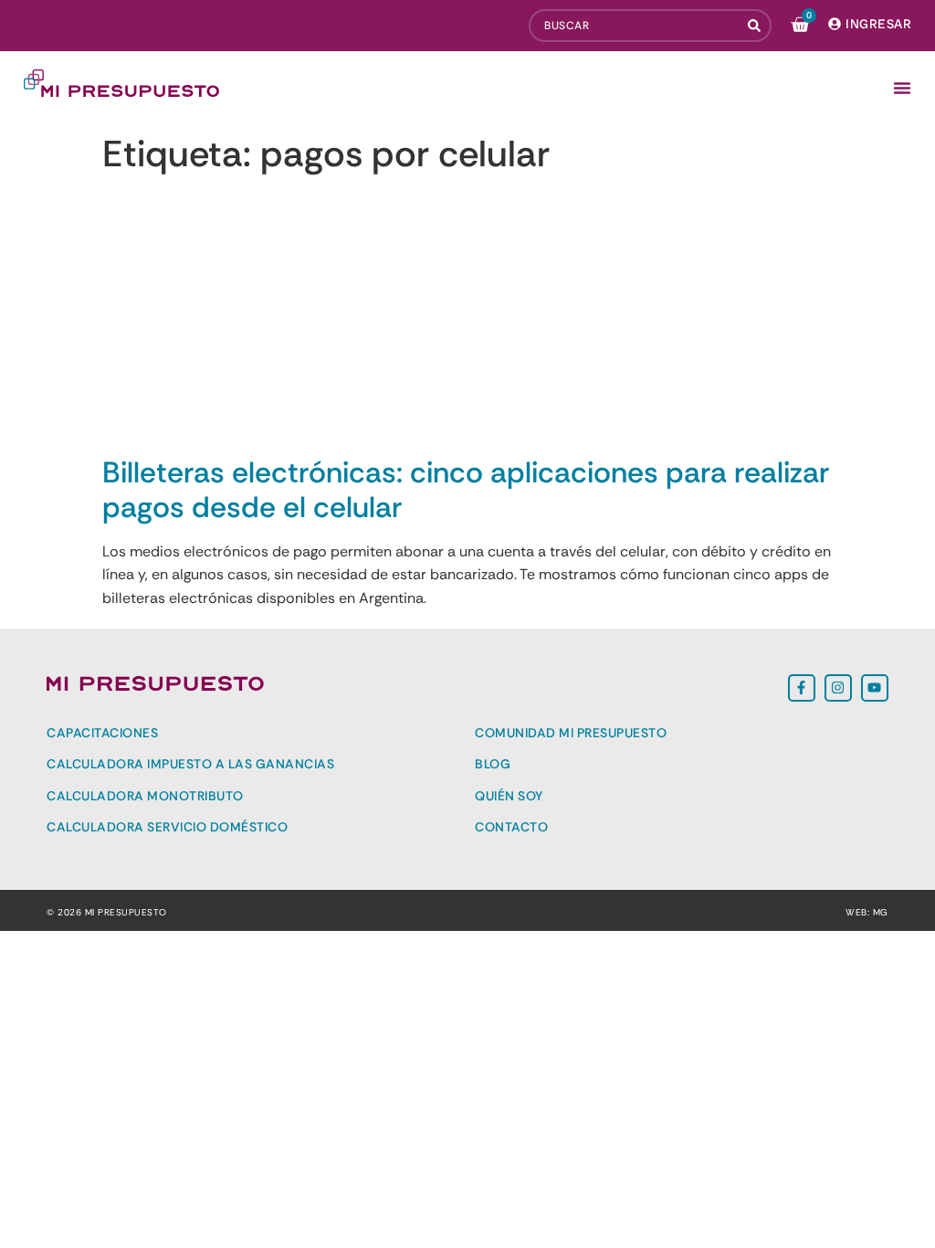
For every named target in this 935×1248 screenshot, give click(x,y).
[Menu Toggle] (902, 88)
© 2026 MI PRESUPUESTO (107, 912)
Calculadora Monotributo (145, 796)
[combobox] (635, 25)
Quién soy (509, 796)
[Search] (756, 25)
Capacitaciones (102, 732)
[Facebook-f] (801, 688)
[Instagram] (838, 688)
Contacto (511, 827)
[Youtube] (874, 688)
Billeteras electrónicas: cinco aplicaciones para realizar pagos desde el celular (465, 489)
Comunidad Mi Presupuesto (571, 732)
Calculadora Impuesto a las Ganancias (190, 764)
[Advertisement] (467, 318)
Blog (492, 764)
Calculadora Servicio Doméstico (167, 827)
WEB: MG (867, 912)
